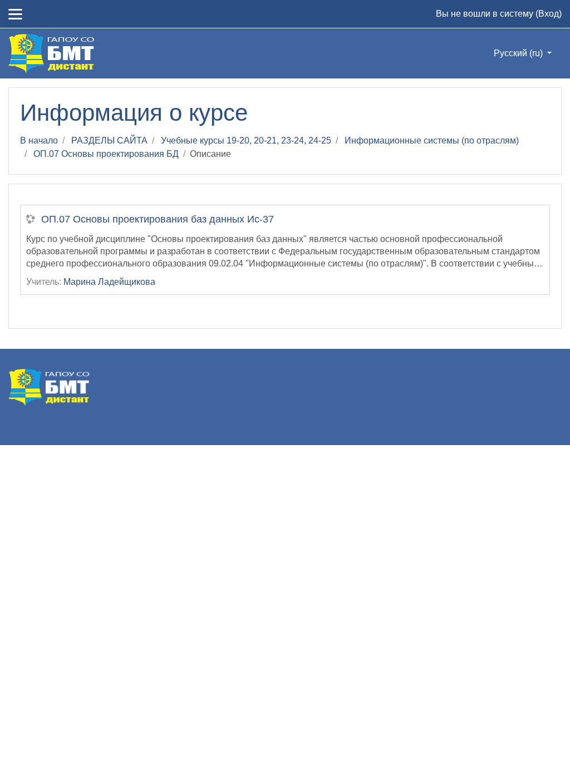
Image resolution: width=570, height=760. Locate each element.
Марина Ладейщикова (109, 282)
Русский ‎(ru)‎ (519, 53)
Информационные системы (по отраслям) (432, 140)
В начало (39, 140)
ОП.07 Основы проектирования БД (106, 154)
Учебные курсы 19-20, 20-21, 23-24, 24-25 (246, 140)
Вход (548, 13)
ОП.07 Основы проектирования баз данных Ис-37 (157, 219)
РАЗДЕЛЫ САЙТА (109, 140)
